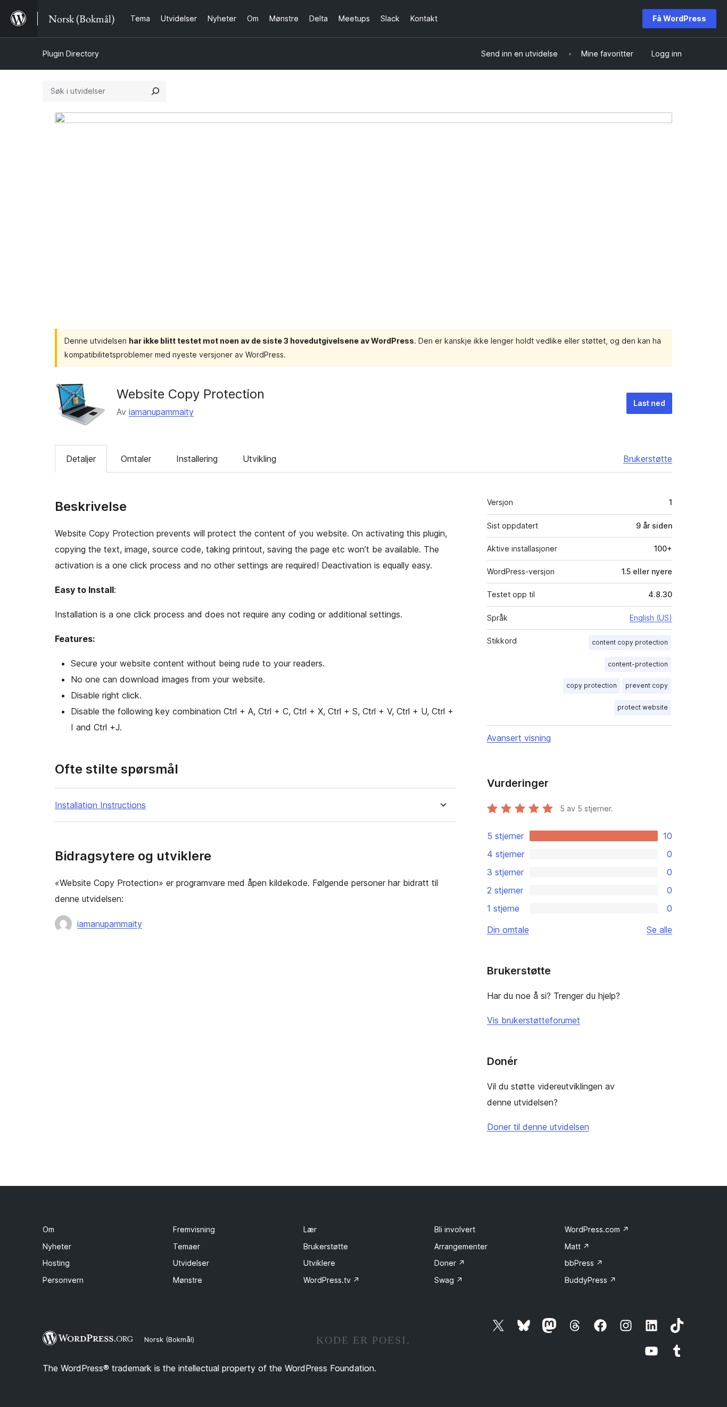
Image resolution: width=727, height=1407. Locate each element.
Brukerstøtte (647, 458)
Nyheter (57, 1246)
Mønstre (187, 1279)
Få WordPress (679, 18)
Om (48, 1229)
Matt (577, 1246)
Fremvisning (194, 1229)
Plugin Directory (71, 53)
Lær (310, 1229)
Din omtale (508, 929)
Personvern (63, 1279)
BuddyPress (590, 1279)
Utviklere (319, 1262)
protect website (642, 707)
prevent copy (646, 685)
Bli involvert (454, 1229)
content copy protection (630, 642)
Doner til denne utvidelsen (538, 1126)
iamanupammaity (161, 411)
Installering (197, 458)
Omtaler (136, 458)
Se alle (659, 929)
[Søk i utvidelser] (155, 91)
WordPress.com (597, 1229)
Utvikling (259, 458)
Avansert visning (519, 738)
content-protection (638, 664)
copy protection (591, 685)
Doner (449, 1262)
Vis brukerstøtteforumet (533, 1020)
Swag (448, 1279)
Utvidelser (191, 1262)
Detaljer (81, 458)
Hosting (56, 1262)
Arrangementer (461, 1246)
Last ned (649, 403)
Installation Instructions (100, 805)
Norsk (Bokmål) (169, 1339)
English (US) (651, 617)
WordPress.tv (331, 1279)
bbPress (584, 1262)
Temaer (186, 1246)
